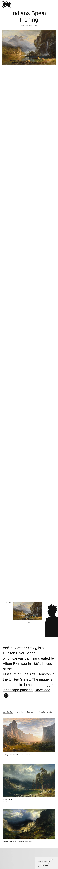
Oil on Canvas (13, 658)
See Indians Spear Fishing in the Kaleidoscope (6, 695)
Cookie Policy (46, 861)
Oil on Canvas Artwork (46, 712)
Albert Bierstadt (27, 25)
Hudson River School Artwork (26, 712)
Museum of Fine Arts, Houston (27, 674)
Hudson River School (19, 653)
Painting (31, 658)
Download (42, 690)
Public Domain (24, 684)
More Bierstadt (8, 712)
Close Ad (48, 524)
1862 (36, 663)
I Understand (44, 865)
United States (19, 679)
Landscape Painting (18, 690)
